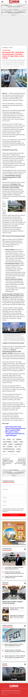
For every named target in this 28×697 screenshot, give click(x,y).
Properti (11, 66)
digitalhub (18, 439)
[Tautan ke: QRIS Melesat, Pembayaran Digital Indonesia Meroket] (5, 618)
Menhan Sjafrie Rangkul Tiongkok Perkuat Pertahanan (12, 602)
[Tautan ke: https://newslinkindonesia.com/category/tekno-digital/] (25, 626)
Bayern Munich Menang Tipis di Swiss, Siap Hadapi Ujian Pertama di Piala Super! (20, 461)
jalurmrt (11, 444)
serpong (18, 449)
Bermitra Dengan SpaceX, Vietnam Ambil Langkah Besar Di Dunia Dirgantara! (14, 645)
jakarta (5, 444)
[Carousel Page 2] (14, 679)
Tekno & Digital (16, 66)
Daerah (3, 66)
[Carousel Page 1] (12, 679)
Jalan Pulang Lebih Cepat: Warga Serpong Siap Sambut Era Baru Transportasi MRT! (15, 428)
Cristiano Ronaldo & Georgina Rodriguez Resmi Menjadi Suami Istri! (14, 572)
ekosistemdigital (7, 441)
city (13, 439)
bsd (4, 439)
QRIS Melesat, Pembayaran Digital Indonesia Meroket (17, 616)
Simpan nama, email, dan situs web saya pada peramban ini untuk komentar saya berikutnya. (13, 510)
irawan (21, 441)
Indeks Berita (4, 694)
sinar (4, 451)
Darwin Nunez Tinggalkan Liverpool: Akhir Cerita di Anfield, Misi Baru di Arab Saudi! (7, 461)
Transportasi (6, 50)
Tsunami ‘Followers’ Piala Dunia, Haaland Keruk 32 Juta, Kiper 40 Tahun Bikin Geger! (15, 650)
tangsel (18, 451)
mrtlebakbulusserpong (8, 449)
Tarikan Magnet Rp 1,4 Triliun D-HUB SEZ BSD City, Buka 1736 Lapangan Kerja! (15, 656)
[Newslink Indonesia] (14, 1)
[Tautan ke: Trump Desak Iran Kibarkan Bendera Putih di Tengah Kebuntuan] (14, 559)
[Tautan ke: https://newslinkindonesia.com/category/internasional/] (25, 549)
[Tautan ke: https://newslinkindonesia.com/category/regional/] (25, 664)
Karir (8, 693)
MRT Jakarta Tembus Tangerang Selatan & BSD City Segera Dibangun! (14, 433)
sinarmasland (11, 451)
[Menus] (2, 2)
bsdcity (8, 439)
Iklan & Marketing (15, 693)
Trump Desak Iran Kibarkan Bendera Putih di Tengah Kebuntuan (14, 568)
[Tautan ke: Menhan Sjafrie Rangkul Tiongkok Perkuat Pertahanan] (14, 593)
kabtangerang (18, 444)
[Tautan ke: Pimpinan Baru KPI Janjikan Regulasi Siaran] (5, 610)
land (4, 446)
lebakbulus (10, 446)
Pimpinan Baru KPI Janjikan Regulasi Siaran (17, 608)
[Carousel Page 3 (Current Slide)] (16, 679)
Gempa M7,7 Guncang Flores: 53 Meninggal (13, 673)
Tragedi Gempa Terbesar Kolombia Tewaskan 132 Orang (14, 577)
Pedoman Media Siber (6, 692)
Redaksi (3, 693)
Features (7, 66)
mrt (20, 446)
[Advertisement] (14, 31)
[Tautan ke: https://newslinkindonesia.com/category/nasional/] (25, 583)
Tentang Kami (17, 692)
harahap (15, 441)
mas (16, 446)
